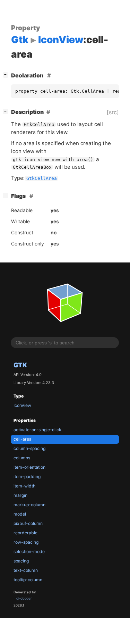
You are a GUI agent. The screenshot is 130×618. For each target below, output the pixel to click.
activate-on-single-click (37, 429)
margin (20, 495)
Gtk (20, 365)
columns (22, 457)
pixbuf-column (28, 523)
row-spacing (26, 542)
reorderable (25, 532)
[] (7, 74)
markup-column (29, 504)
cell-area (23, 439)
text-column (26, 570)
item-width (24, 485)
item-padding (27, 476)
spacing (21, 560)
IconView (22, 405)
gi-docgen (24, 598)
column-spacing (29, 448)
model (20, 514)
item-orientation (29, 467)
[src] (113, 112)
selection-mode (29, 551)
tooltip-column (28, 579)
